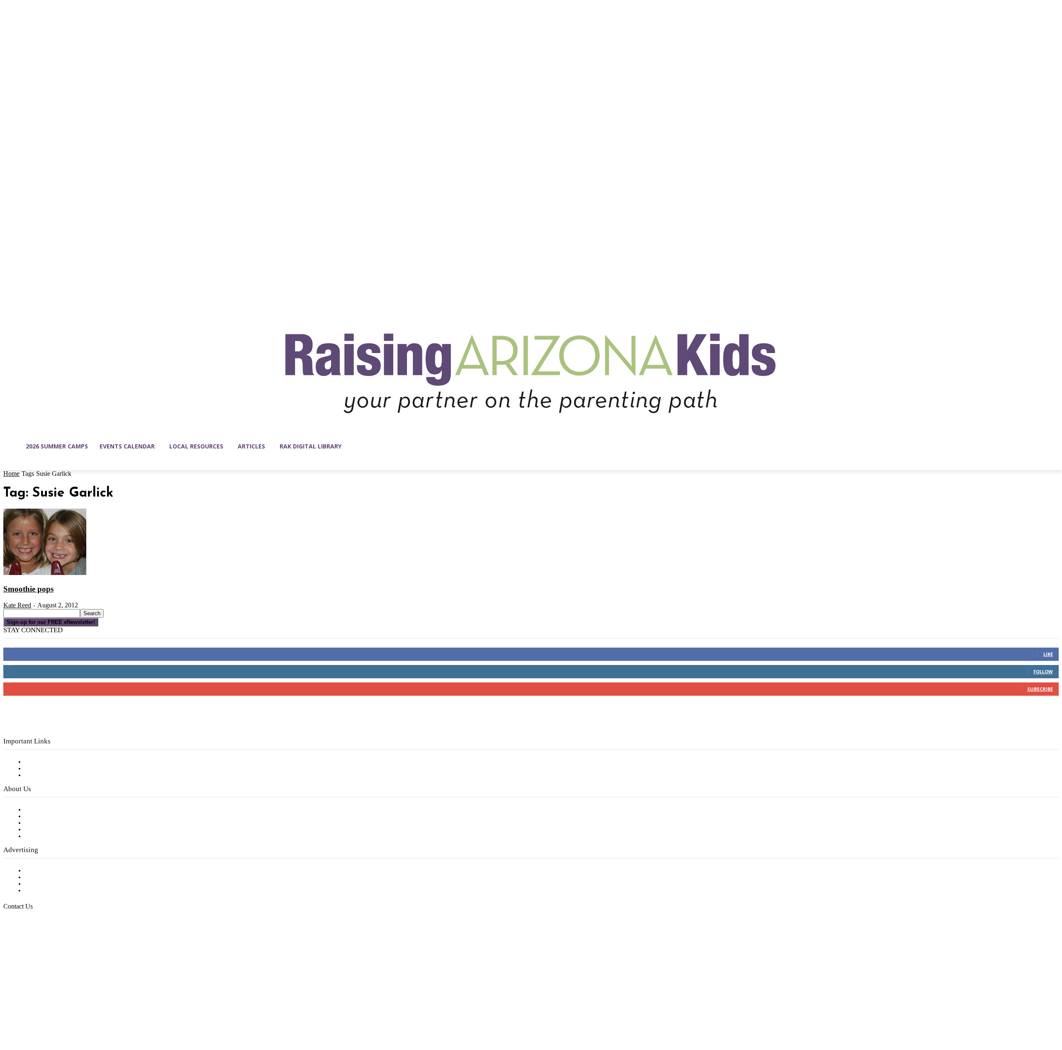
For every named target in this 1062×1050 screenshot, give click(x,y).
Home (11, 473)
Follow (1043, 671)
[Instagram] (27, 1010)
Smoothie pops (28, 589)
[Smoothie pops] (44, 573)
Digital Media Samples (59, 884)
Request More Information (65, 890)
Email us (33, 948)
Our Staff (39, 809)
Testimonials (43, 870)
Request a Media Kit (56, 877)
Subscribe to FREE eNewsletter (72, 762)
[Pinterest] (62, 1010)
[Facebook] (10, 1010)
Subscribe (1040, 689)
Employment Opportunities (66, 823)
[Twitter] (79, 1010)
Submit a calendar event (62, 836)
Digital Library (47, 768)
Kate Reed (17, 605)
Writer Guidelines (50, 829)
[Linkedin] (44, 1010)
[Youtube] (97, 1010)
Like (1048, 654)
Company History (51, 816)
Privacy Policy (45, 775)
